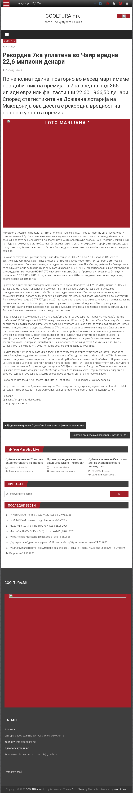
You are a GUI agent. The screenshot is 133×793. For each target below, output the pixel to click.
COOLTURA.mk (62, 16)
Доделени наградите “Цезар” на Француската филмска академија (45, 425)
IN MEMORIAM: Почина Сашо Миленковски (34, 514)
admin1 (24, 467)
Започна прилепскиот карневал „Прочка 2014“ (99, 435)
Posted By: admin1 (13, 70)
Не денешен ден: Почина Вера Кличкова (32, 525)
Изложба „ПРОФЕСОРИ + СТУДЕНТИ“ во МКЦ (35, 531)
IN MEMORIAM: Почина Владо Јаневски (32, 520)
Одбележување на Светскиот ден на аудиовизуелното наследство (107, 463)
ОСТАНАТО (9, 41)
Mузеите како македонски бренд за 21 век (34, 536)
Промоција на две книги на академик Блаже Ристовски (65, 461)
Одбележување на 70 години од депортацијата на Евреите (24, 461)
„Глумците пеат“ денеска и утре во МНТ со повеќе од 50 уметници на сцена (52, 542)
